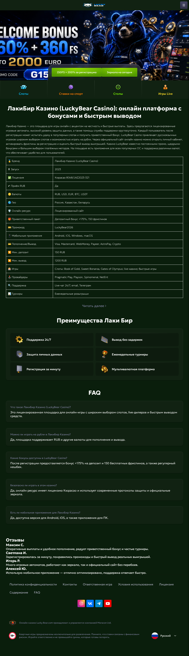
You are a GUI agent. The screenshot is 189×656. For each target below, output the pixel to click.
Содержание (19, 592)
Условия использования (135, 584)
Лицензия (166, 584)
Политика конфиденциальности (33, 584)
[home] (94, 5)
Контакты (70, 584)
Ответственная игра (97, 584)
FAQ (37, 592)
